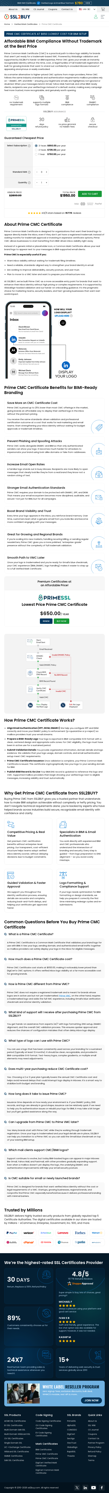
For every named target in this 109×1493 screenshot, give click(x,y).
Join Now (91, 1400)
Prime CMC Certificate (47, 1458)
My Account (96, 17)
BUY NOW (61, 621)
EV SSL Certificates (13, 1425)
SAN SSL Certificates (14, 1460)
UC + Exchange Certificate (17, 1447)
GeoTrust (71, 1442)
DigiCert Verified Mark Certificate (46, 1464)
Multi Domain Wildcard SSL (17, 1434)
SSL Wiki (25, 9)
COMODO (72, 1429)
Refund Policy (94, 1451)
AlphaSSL (71, 1425)
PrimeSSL (71, 1421)
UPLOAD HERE (62, 315)
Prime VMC (65, 995)
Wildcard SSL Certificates (16, 1451)
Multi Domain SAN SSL (14, 1429)
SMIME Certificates (13, 1456)
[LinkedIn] (85, 1488)
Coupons (52, 9)
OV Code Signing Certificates (44, 1427)
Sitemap (92, 1456)
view (87, 3)
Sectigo (71, 1438)
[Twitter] (77, 1488)
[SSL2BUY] (17, 15)
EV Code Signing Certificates (44, 1434)
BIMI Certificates (44, 1449)
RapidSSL (71, 1451)
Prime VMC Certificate (47, 1454)
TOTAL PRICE (69, 192)
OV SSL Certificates (13, 1438)
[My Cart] (103, 9)
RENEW (46, 621)
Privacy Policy (94, 1447)
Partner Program (96, 1442)
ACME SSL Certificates (15, 1421)
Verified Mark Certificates (25, 24)
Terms (91, 1460)
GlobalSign (72, 1447)
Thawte (71, 1456)
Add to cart (90, 194)
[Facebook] (102, 1488)
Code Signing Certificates (48, 1421)
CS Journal (38, 9)
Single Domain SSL (13, 1442)
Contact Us (67, 9)
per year (52, 145)
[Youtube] (94, 1488)
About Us (13, 9)
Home (7, 24)
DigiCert (71, 1434)
